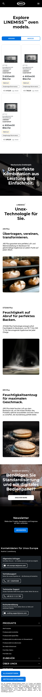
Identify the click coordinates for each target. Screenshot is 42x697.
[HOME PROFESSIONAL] (21, 3)
